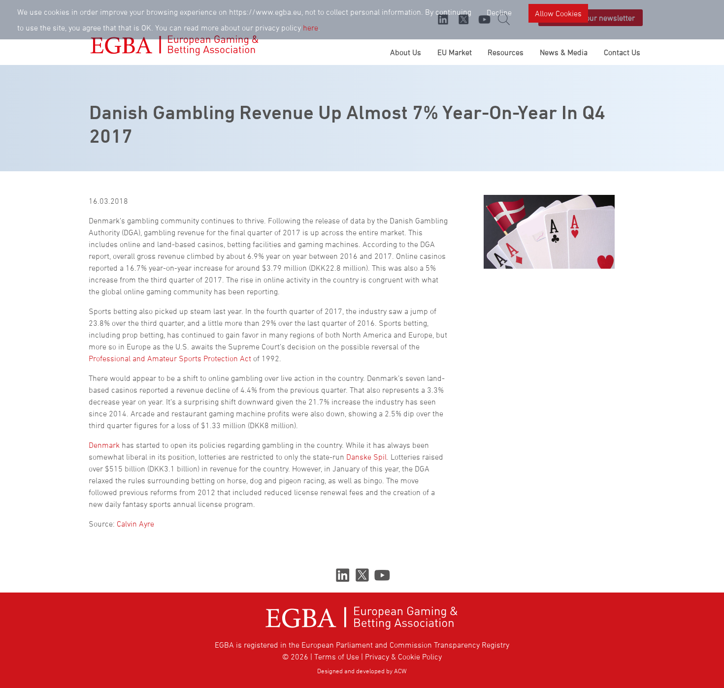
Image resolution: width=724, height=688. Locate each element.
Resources (506, 52)
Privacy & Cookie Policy (403, 656)
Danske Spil (366, 456)
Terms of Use (336, 656)
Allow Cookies (558, 13)
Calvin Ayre (135, 523)
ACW (400, 671)
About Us (405, 52)
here (310, 27)
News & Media (564, 52)
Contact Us (622, 52)
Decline (499, 12)
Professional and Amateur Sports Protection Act (170, 358)
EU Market (454, 52)
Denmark (104, 444)
